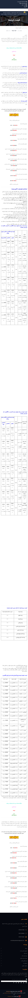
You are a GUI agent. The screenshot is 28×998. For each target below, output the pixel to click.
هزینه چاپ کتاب (24, 956)
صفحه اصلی (24, 28)
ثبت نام (24, 5)
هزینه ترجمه (25, 205)
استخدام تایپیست (21, 2)
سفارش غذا (25, 963)
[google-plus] (19, 983)
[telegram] (26, 983)
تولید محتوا (16, 996)
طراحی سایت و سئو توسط (13, 991)
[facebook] (14, 983)
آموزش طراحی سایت (23, 951)
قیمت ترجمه (25, 37)
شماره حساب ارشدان (23, 958)
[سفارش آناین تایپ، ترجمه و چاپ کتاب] (14, 115)
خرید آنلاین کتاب (24, 961)
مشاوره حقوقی (24, 966)
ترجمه (26, 948)
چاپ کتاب (25, 953)
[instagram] (16, 983)
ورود (25, 7)
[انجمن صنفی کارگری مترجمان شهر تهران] (14, 979)
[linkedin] (24, 983)
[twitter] (21, 983)
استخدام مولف (22, 3)
